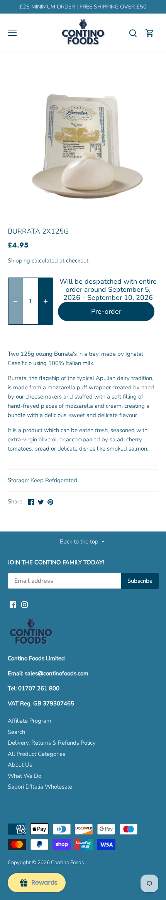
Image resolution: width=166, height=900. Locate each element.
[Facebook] (13, 604)
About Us (20, 765)
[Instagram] (24, 604)
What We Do (24, 776)
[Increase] (45, 301)
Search (16, 732)
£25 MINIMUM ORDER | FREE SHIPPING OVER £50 (83, 6)
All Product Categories (36, 754)
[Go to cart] (149, 33)
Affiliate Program (29, 721)
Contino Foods (67, 862)
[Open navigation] (12, 33)
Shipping (19, 260)
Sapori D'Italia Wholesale (40, 787)
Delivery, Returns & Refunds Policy (52, 743)
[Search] (132, 33)
